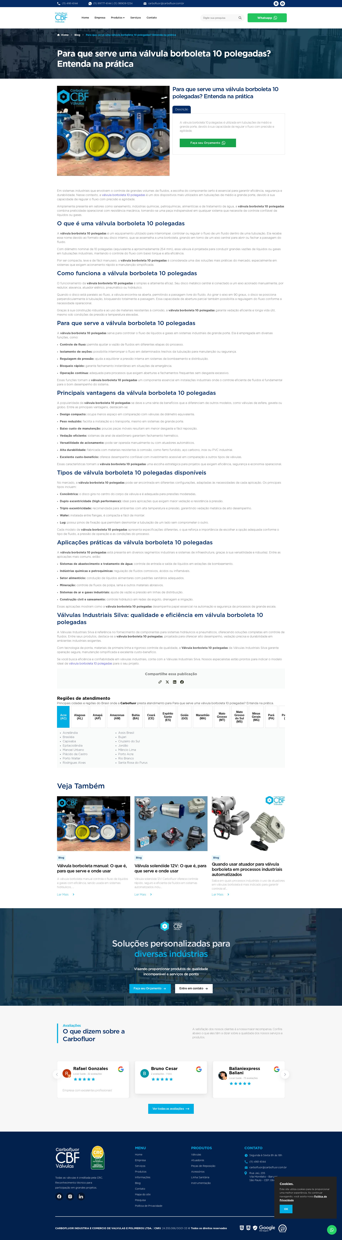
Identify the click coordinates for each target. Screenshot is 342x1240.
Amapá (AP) (97, 717)
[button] (57, 1074)
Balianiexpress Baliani (244, 1070)
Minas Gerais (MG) (256, 716)
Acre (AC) (63, 717)
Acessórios (197, 1172)
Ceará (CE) (151, 717)
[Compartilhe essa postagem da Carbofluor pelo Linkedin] (174, 682)
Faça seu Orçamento (205, 143)
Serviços (135, 18)
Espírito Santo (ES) (168, 716)
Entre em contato (191, 988)
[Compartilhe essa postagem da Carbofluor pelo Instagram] (167, 682)
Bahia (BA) (136, 717)
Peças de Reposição (203, 1166)
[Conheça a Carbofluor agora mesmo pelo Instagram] (70, 1196)
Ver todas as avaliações (168, 1108)
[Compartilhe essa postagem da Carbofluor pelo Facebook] (182, 682)
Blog (77, 34)
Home (85, 18)
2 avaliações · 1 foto (161, 1074)
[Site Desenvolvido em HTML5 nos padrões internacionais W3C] (248, 1228)
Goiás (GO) (184, 717)
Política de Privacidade (148, 1206)
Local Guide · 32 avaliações (87, 1074)
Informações (142, 1177)
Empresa (100, 18)
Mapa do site (143, 1194)
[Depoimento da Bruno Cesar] (145, 1074)
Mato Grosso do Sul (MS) (239, 716)
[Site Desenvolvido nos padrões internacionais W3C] (242, 1228)
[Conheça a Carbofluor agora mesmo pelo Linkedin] (81, 1196)
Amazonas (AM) (117, 717)
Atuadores (197, 1160)
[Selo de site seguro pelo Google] (264, 1228)
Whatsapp (264, 18)
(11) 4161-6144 (70, 3)
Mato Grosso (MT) (222, 716)
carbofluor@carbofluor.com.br (166, 3)
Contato (152, 18)
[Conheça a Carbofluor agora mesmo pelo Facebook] (59, 1196)
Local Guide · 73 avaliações (243, 1078)
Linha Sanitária (200, 1177)
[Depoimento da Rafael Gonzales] (67, 1074)
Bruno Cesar (164, 1068)
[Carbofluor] (61, 21)
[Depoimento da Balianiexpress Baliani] (223, 1076)
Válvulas (196, 1154)
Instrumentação (201, 1183)
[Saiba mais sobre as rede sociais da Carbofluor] (276, 3)
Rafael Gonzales (90, 1068)
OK (286, 1209)
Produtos (116, 18)
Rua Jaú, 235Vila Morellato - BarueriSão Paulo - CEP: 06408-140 (266, 1177)
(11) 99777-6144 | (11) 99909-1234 (112, 3)
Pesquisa (140, 1200)
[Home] (68, 1158)
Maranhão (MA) (202, 717)
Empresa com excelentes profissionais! (87, 1090)
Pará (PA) (271, 717)
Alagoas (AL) (79, 717)
